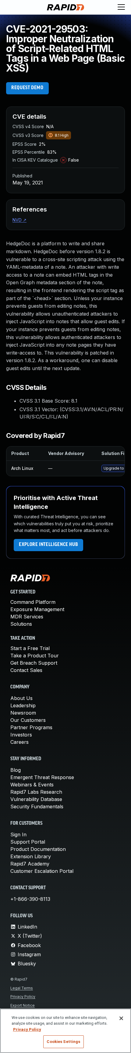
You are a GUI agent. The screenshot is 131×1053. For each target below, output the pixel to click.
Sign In (18, 834)
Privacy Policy (22, 996)
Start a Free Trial (30, 648)
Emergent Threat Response (42, 777)
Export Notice (22, 1005)
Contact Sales (26, 670)
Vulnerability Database (36, 799)
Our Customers (28, 720)
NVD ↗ (19, 219)
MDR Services (26, 617)
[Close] (121, 1018)
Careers (19, 742)
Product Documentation (38, 849)
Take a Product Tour (34, 655)
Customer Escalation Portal (41, 871)
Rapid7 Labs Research (36, 792)
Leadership (23, 705)
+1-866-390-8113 (30, 899)
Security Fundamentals (36, 806)
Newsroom (23, 713)
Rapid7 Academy (29, 864)
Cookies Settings (63, 1041)
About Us (21, 698)
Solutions (21, 624)
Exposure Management (37, 609)
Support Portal (27, 842)
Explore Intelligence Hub (48, 544)
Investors (21, 735)
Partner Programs (31, 727)
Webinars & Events (32, 785)
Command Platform (32, 602)
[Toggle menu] (121, 7)
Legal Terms (21, 988)
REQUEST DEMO (27, 88)
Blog (15, 770)
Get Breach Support (33, 663)
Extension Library (30, 856)
